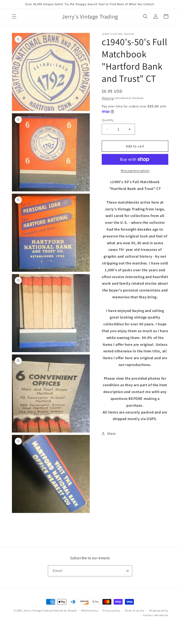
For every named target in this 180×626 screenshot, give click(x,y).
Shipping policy (159, 610)
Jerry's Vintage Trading (37, 610)
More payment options (135, 170)
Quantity (107, 120)
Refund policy (89, 610)
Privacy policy (111, 610)
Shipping (108, 98)
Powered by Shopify (65, 610)
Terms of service (134, 610)
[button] (14, 16)
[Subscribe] (127, 570)
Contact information (155, 615)
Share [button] (111, 433)
